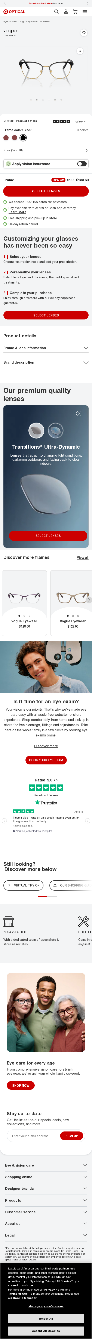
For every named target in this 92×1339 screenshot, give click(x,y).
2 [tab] (24, 616)
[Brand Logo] (10, 33)
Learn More (17, 212)
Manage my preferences (46, 1306)
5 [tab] (56, 899)
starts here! (46, 3)
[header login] (66, 11)
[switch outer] (82, 163)
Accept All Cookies (46, 1331)
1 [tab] (19, 616)
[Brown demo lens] (14, 137)
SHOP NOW (20, 1085)
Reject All (46, 1318)
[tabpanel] (24, 603)
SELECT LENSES (46, 315)
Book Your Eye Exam (46, 760)
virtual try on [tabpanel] (27, 885)
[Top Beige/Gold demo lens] (6, 137)
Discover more (46, 746)
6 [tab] (58, 899)
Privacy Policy (54, 1289)
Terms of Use (18, 1293)
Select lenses (46, 191)
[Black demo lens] (23, 137)
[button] (75, 11)
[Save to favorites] (84, 33)
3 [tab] (29, 616)
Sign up (71, 1136)
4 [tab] (54, 899)
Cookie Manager (25, 1298)
